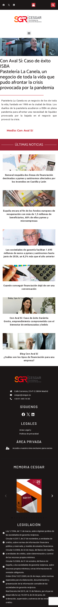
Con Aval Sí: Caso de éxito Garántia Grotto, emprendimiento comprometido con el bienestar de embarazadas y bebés (29, 321)
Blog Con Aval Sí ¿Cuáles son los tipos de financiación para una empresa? (29, 357)
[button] (53, 5)
